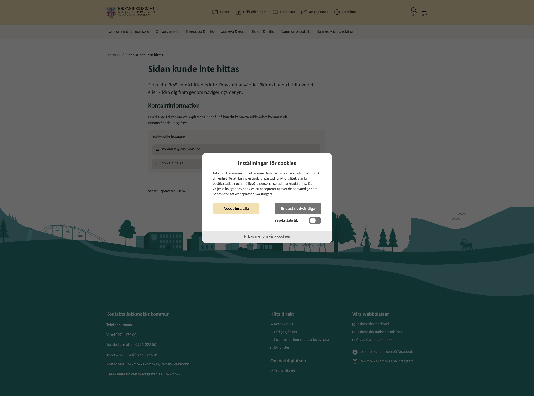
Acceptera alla (236, 209)
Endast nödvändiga (298, 209)
